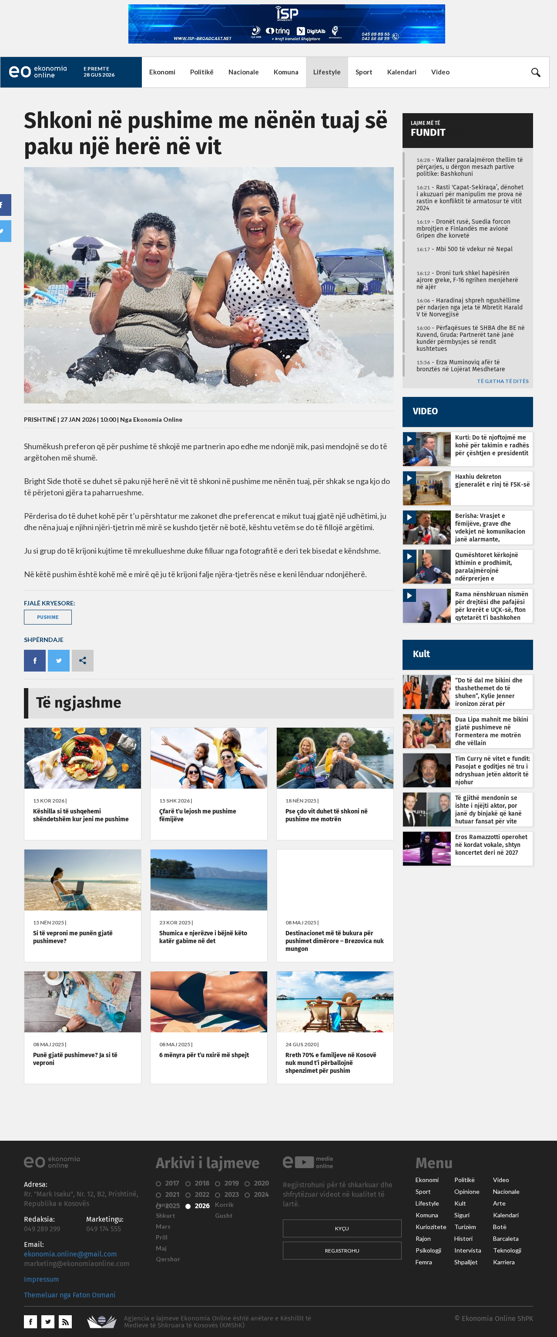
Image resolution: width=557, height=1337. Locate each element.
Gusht (224, 1216)
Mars (163, 1226)
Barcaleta (506, 1239)
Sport (364, 72)
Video (440, 72)
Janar (163, 1205)
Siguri (462, 1215)
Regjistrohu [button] (342, 1250)
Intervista (467, 1250)
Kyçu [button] (342, 1228)
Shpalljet (466, 1262)
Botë (500, 1227)
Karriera (504, 1262)
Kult (460, 1203)
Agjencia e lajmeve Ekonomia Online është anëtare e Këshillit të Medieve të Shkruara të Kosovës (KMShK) (217, 1322)
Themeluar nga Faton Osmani (70, 1295)
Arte (499, 1203)
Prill (162, 1237)
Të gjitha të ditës (503, 381)
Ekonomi (162, 72)
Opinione (467, 1192)
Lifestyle (327, 72)
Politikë (202, 72)
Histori (463, 1239)
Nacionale (243, 72)
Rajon (423, 1239)
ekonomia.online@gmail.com (70, 1254)
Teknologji (507, 1250)
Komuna (286, 72)
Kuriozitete (431, 1227)
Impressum (41, 1279)
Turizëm (465, 1227)
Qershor (168, 1259)
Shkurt (165, 1216)
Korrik (224, 1205)
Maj (161, 1248)
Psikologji (428, 1250)
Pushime (48, 617)
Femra (424, 1262)
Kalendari (401, 72)
